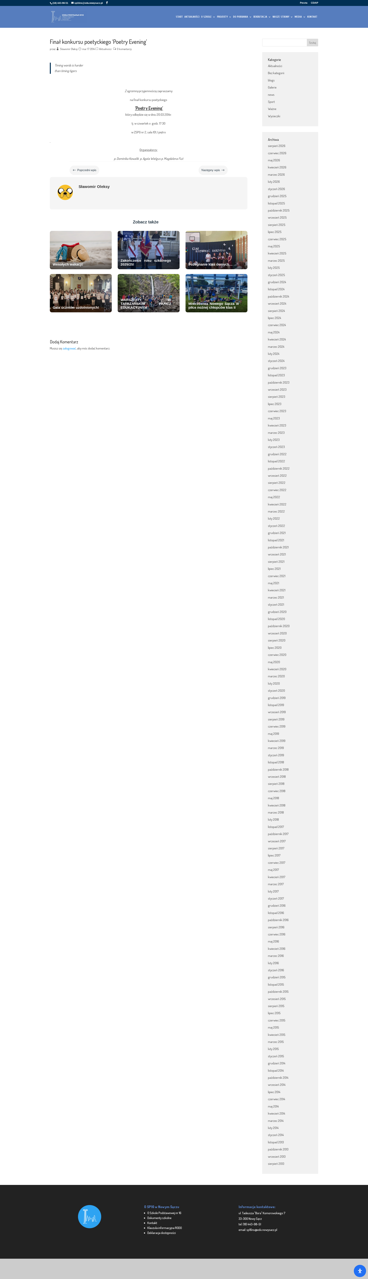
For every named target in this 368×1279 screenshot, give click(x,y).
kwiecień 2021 (276, 590)
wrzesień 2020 (277, 633)
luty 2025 (274, 268)
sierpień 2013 (276, 1164)
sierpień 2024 (276, 311)
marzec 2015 (276, 1042)
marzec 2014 (276, 1121)
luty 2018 (273, 819)
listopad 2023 (276, 375)
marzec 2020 (276, 676)
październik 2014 (278, 1078)
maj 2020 (274, 662)
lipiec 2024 (274, 318)
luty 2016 (273, 963)
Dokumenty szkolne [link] (159, 1218)
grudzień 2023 (277, 368)
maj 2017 (273, 870)
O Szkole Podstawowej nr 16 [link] (164, 1213)
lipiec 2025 (275, 232)
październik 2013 (278, 1149)
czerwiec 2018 (276, 791)
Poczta (303, 3)
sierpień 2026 (276, 146)
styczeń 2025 (276, 275)
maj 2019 (273, 734)
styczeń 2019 (276, 755)
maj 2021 (273, 583)
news (271, 95)
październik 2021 (278, 547)
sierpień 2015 (276, 1006)
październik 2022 (279, 468)
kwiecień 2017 (276, 877)
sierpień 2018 (276, 784)
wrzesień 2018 (277, 776)
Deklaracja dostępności (161, 1233)
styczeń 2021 (276, 604)
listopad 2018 (276, 762)
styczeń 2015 (276, 1056)
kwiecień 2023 (277, 425)
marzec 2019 (276, 748)
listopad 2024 (276, 289)
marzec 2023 (276, 433)
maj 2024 (274, 332)
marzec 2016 (276, 956)
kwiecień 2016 (276, 949)
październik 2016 (278, 920)
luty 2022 (274, 518)
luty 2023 (274, 440)
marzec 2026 (276, 174)
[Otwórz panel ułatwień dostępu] (360, 1271)
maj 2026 (274, 160)
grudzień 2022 (277, 454)
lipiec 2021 (274, 569)
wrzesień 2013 (277, 1156)
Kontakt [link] (152, 1223)
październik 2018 (278, 769)
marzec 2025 (276, 260)
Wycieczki (274, 116)
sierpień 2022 (276, 483)
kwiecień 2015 (276, 1035)
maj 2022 (274, 497)
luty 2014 (273, 1128)
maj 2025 (274, 246)
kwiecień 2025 (277, 253)
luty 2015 (273, 1049)
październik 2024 (278, 296)
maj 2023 (274, 418)
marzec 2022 (276, 511)
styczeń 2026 (276, 189)
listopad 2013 (276, 1142)
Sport (271, 102)
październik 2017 (278, 834)
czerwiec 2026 (277, 153)
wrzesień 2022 (277, 475)
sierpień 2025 (276, 225)
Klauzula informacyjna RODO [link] (164, 1228)
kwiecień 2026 (277, 167)
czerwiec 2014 (276, 1099)
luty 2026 (274, 182)
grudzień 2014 (276, 1063)
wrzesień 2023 (277, 389)
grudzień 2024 (277, 282)
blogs (271, 80)
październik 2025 (279, 210)
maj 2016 (273, 941)
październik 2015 (278, 991)
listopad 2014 (276, 1070)
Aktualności (105, 49)
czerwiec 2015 (276, 1020)
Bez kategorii (276, 73)
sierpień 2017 (276, 848)
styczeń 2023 (276, 447)
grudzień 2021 (277, 533)
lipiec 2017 (274, 855)
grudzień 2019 (277, 698)
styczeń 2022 (276, 526)
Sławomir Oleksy (69, 49)
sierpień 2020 (276, 640)
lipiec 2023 (274, 404)
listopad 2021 (276, 540)
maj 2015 (273, 1027)
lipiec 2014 (274, 1092)
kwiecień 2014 (276, 1113)
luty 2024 (273, 354)
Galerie (272, 87)
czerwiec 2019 (276, 726)
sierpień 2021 (276, 562)
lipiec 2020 (275, 648)
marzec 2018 (276, 812)
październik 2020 (279, 626)
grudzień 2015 (277, 977)
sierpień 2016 (276, 927)
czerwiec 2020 (277, 655)
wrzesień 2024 (277, 303)
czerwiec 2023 (277, 411)
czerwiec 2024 (277, 325)
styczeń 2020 (276, 690)
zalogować (69, 348)
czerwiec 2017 (276, 863)
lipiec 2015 (274, 1013)
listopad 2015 (276, 984)
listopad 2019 (276, 705)
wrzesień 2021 (277, 554)
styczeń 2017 (276, 898)
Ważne (272, 109)
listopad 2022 (276, 461)
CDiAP (314, 3)
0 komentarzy (124, 49)
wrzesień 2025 (277, 217)
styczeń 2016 (276, 970)
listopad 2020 (276, 619)
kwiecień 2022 (277, 504)
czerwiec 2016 (276, 934)
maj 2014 (273, 1106)
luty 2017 (273, 891)
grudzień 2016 (277, 905)
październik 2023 (278, 382)
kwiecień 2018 (276, 805)
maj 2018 (273, 798)
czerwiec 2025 (277, 239)
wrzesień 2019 (277, 712)
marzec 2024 (276, 347)
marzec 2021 (276, 597)
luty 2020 (274, 683)
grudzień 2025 (277, 196)
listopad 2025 (276, 203)
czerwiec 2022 (277, 490)
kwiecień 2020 (277, 669)
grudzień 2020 (277, 612)
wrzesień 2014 (277, 1085)
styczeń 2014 (276, 1135)
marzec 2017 (276, 884)
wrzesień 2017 (277, 841)
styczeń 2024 (276, 361)
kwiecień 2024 (277, 339)
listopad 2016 (276, 913)
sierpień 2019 (276, 719)
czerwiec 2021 (276, 576)
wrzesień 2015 (277, 999)
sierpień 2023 (276, 397)
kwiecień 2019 (276, 741)
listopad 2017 (276, 827)
